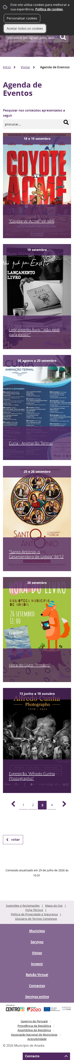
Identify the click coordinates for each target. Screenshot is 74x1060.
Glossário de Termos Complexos (36, 919)
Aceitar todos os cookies (25, 28)
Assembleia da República (34, 1030)
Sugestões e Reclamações (23, 905)
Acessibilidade (37, 1039)
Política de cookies (49, 9)
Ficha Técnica (34, 910)
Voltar (15, 839)
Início (7, 67)
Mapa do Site (54, 905)
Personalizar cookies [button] (22, 18)
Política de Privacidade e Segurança (34, 914)
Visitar (25, 67)
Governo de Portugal (34, 1021)
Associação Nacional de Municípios (34, 1034)
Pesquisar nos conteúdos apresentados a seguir (34, 113)
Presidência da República (34, 1026)
